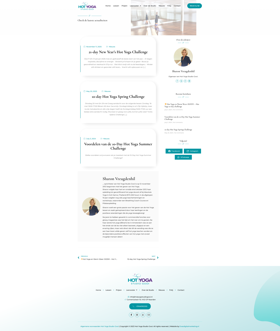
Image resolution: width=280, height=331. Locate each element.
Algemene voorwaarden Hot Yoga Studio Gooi (99, 326)
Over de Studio (150, 6)
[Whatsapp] (143, 314)
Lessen (116, 6)
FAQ (169, 6)
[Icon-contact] (148, 314)
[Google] (181, 81)
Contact (177, 6)
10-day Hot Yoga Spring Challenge (118, 96)
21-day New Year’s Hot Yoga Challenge (118, 52)
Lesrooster (134, 6)
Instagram (193, 151)
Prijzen (124, 6)
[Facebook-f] (177, 81)
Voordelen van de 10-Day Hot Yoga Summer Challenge (118, 146)
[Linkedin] (189, 81)
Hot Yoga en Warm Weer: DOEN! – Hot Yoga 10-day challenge (181, 105)
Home (108, 6)
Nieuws (162, 6)
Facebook (175, 151)
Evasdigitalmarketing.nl (190, 326)
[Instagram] (185, 81)
